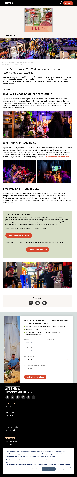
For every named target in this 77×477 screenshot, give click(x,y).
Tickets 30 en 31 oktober (37, 250)
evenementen (28, 62)
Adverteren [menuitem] (9, 445)
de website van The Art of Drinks (58, 157)
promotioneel (10, 62)
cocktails (19, 62)
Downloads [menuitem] (9, 412)
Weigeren (64, 469)
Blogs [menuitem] (7, 418)
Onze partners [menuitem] (11, 442)
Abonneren (68, 3)
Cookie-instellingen (33, 469)
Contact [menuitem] (8, 409)
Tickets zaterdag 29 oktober (19, 235)
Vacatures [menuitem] (9, 415)
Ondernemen (10, 36)
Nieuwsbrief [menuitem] (10, 430)
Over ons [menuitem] (8, 406)
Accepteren (48, 469)
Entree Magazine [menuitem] (12, 427)
